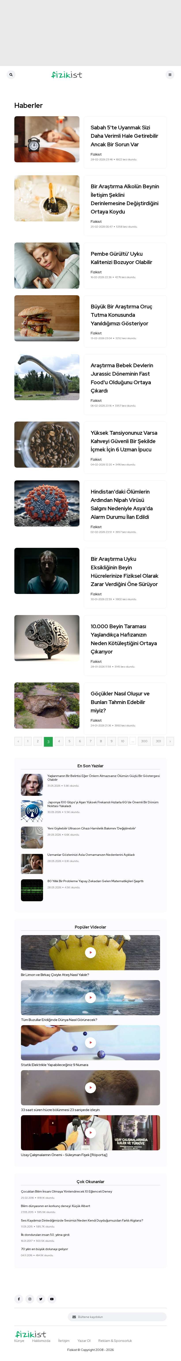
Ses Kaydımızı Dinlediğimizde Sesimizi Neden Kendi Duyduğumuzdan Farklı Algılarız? (82, 1220)
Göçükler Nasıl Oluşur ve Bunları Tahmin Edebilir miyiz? (120, 702)
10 (122, 741)
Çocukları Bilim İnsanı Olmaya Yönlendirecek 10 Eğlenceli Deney (66, 1191)
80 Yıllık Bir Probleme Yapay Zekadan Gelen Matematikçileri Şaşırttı (95, 881)
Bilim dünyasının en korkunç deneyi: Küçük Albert (55, 1206)
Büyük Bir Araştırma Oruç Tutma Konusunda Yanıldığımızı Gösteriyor (121, 315)
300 (144, 741)
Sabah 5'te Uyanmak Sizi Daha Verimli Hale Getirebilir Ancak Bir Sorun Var (124, 136)
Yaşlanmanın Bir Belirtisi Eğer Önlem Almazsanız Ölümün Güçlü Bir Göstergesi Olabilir (103, 778)
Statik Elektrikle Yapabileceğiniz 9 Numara (54, 1064)
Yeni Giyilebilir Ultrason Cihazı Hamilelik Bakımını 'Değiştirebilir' (91, 828)
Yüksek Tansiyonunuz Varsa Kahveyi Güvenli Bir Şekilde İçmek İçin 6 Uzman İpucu (124, 441)
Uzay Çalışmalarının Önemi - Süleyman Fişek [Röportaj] (64, 1154)
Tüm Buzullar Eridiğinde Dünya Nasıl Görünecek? (59, 1019)
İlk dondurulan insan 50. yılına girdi (45, 1235)
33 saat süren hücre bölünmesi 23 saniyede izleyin (60, 1109)
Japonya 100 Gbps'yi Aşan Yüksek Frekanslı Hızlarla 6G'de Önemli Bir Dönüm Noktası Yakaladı (102, 804)
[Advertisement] (90, 33)
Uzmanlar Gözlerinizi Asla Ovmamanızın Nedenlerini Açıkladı (91, 855)
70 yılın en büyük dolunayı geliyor (44, 1249)
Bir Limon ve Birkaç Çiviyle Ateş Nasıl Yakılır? (55, 974)
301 (158, 741)
